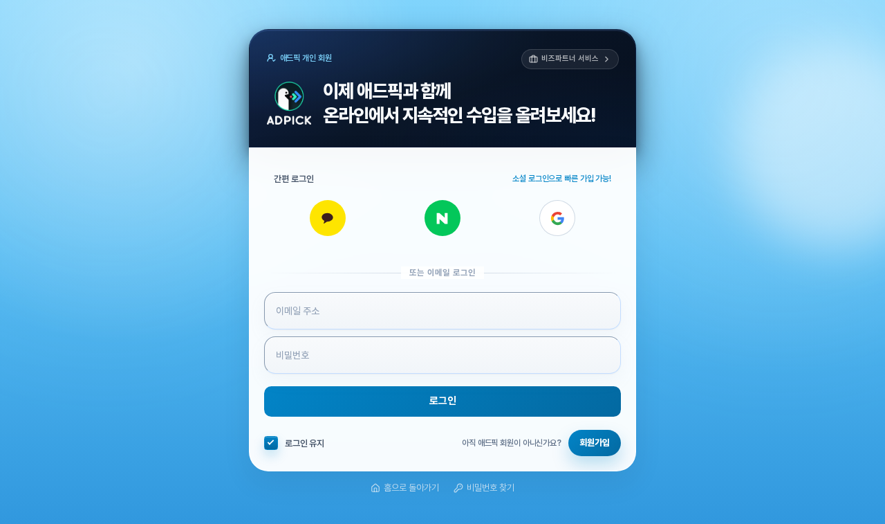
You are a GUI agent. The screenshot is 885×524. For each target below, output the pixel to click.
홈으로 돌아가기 (411, 487)
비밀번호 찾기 (490, 487)
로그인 (442, 401)
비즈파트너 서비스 (569, 58)
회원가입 (594, 443)
